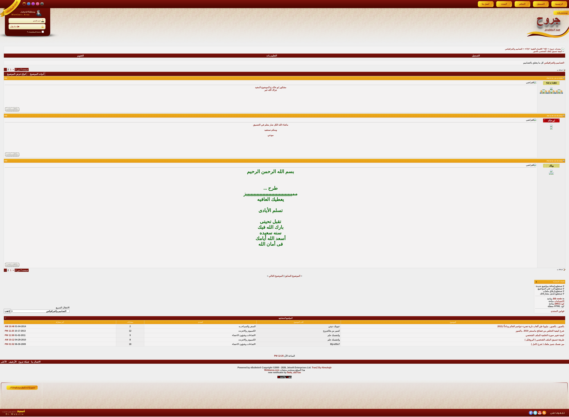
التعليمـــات (271, 55)
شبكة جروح (24, 362)
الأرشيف (13, 362)
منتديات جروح (555, 49)
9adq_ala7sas (294, 372)
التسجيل (541, 4)
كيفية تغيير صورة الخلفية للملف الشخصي (545, 335)
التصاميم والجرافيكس (513, 49)
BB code (557, 299)
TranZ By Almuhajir (322, 367)
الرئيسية (559, 4)
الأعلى (4, 362)
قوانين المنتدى (557, 311)
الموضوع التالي (276, 276)
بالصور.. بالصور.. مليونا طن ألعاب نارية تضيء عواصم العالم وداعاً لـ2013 (530, 326)
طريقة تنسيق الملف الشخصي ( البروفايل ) (544, 340)
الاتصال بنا (36, 362)
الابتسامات (559, 301)
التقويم (80, 55)
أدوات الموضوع (37, 74)
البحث (504, 4)
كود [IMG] (559, 304)
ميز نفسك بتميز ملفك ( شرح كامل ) (547, 344)
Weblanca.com (271, 370)
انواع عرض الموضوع (16, 74)
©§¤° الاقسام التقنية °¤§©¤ (536, 49)
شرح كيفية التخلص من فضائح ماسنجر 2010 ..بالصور (540, 331)
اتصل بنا (485, 4)
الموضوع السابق (292, 276)
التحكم (522, 4)
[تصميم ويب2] (27, 415)
